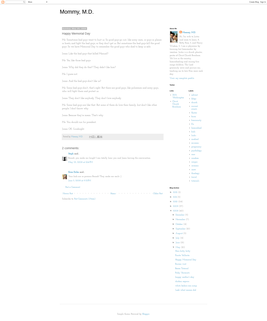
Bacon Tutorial (182, 268)
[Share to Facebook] (98, 136)
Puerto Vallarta (182, 255)
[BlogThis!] (93, 136)
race (193, 154)
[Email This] (90, 136)
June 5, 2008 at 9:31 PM (79, 181)
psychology (196, 151)
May (178, 247)
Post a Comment (72, 187)
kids (193, 132)
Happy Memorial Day (185, 260)
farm (193, 116)
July (178, 238)
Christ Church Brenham (176, 104)
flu (192, 124)
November (181, 219)
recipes (194, 162)
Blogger (145, 314)
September (181, 229)
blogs (193, 99)
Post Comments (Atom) (85, 199)
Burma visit (180, 264)
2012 (175, 192)
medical (195, 139)
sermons (195, 166)
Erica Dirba (73, 172)
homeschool (196, 128)
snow (193, 170)
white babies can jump (186, 286)
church (194, 102)
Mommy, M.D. (77, 12)
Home (113, 193)
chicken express (182, 281)
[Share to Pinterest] (101, 136)
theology (195, 173)
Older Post (158, 193)
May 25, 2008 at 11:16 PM (80, 162)
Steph (71, 154)
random (195, 158)
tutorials (195, 181)
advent (194, 95)
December (180, 215)
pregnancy (196, 147)
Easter (194, 113)
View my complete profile (182, 78)
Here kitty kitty (182, 251)
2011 (175, 197)
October (179, 224)
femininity (196, 120)
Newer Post (68, 193)
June (178, 242)
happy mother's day (184, 277)
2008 (176, 211)
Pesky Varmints (182, 273)
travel (194, 177)
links (193, 135)
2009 (176, 206)
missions (195, 143)
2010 (175, 202)
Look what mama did (185, 290)
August (179, 233)
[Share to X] (95, 136)
